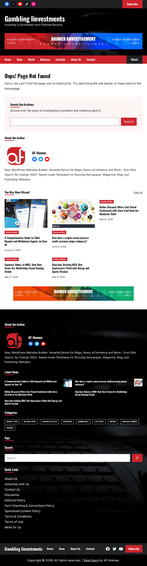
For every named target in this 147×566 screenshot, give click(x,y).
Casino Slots (12, 232)
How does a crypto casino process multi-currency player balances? (70, 239)
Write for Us (13, 527)
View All (138, 192)
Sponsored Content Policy (23, 511)
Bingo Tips (12, 421)
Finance (67, 421)
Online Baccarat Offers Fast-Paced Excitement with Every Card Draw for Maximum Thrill (119, 210)
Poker (10, 428)
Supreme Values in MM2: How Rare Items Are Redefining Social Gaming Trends (24, 268)
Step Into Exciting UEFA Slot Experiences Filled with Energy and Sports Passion (70, 268)
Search (129, 121)
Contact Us (12, 489)
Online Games (59, 259)
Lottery (99, 421)
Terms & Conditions (18, 516)
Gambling (83, 421)
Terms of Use (14, 522)
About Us (11, 479)
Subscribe (133, 549)
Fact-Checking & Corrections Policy (29, 505)
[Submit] (137, 458)
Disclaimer (12, 495)
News (113, 421)
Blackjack (30, 421)
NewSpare (91, 560)
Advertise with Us (17, 484)
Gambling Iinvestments (35, 18)
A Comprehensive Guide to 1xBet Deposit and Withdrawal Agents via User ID (26, 241)
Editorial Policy (15, 500)
